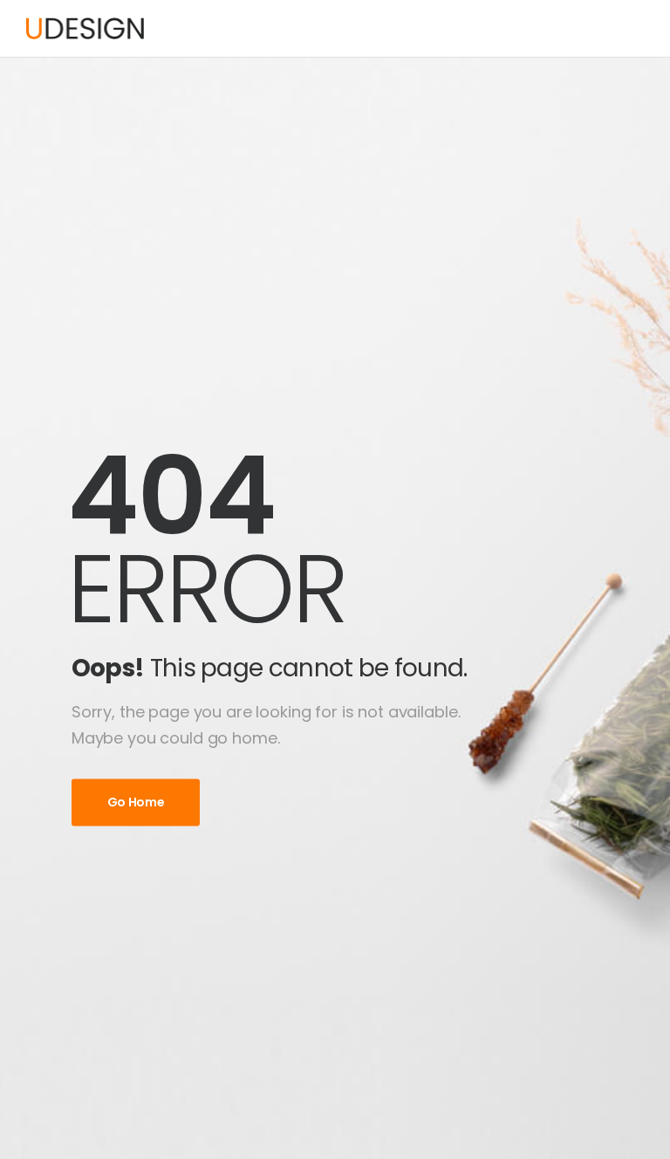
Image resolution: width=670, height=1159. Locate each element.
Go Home (136, 802)
